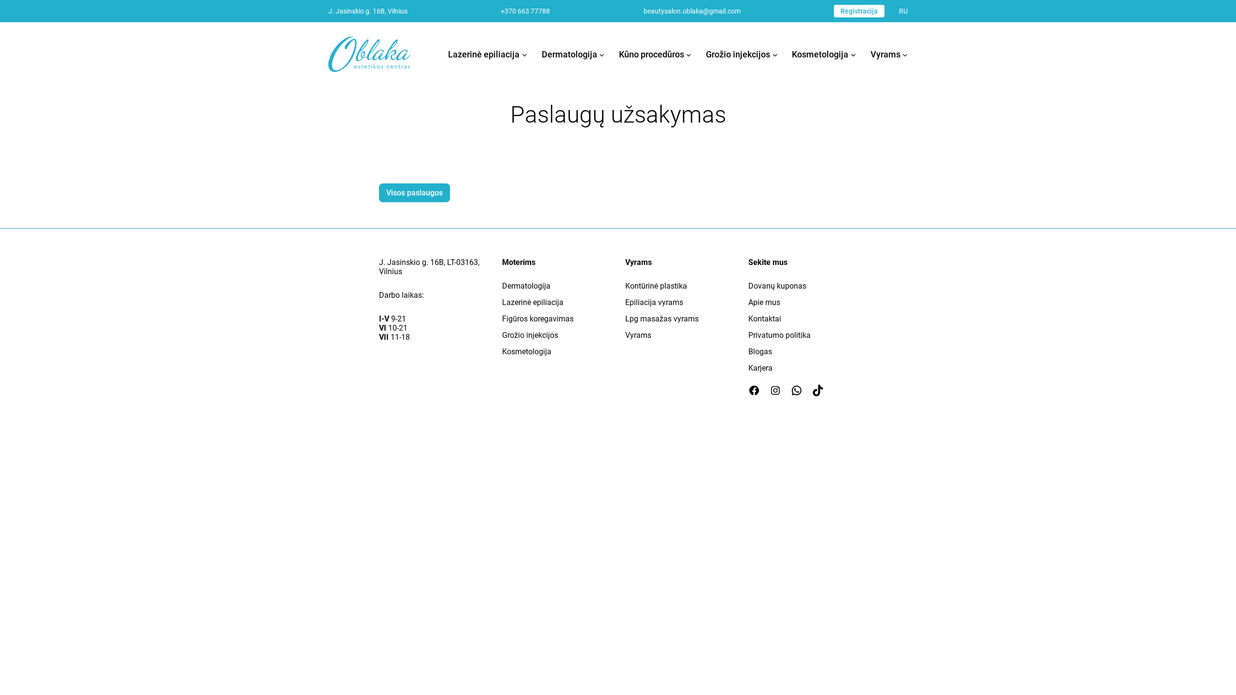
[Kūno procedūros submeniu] (688, 54)
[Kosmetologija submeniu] (853, 54)
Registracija (859, 11)
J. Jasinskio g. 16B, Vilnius (367, 11)
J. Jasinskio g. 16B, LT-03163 (428, 262)
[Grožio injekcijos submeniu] (775, 54)
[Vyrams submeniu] (905, 54)
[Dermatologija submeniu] (601, 54)
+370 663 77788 (525, 11)
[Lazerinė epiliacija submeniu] (524, 54)
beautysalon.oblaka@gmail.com (692, 11)
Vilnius (390, 271)
